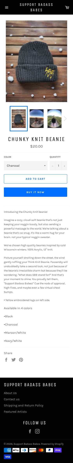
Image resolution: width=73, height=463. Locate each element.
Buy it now (35, 192)
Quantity (55, 157)
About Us (10, 393)
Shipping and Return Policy (23, 405)
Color (7, 157)
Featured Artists (15, 411)
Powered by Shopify (52, 443)
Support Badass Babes (36, 7)
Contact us (11, 399)
